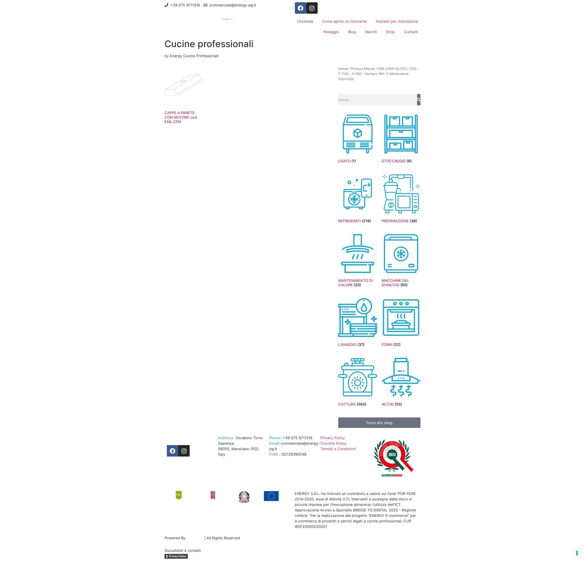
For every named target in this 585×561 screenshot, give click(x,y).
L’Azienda (305, 21)
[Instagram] (312, 8)
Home (343, 69)
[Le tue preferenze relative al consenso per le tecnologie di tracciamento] (577, 553)
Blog (352, 31)
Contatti (411, 31)
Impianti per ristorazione (397, 21)
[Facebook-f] (300, 8)
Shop (390, 31)
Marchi (371, 31)
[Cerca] (418, 99)
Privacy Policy (177, 556)
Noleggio (331, 31)
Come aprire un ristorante (344, 21)
